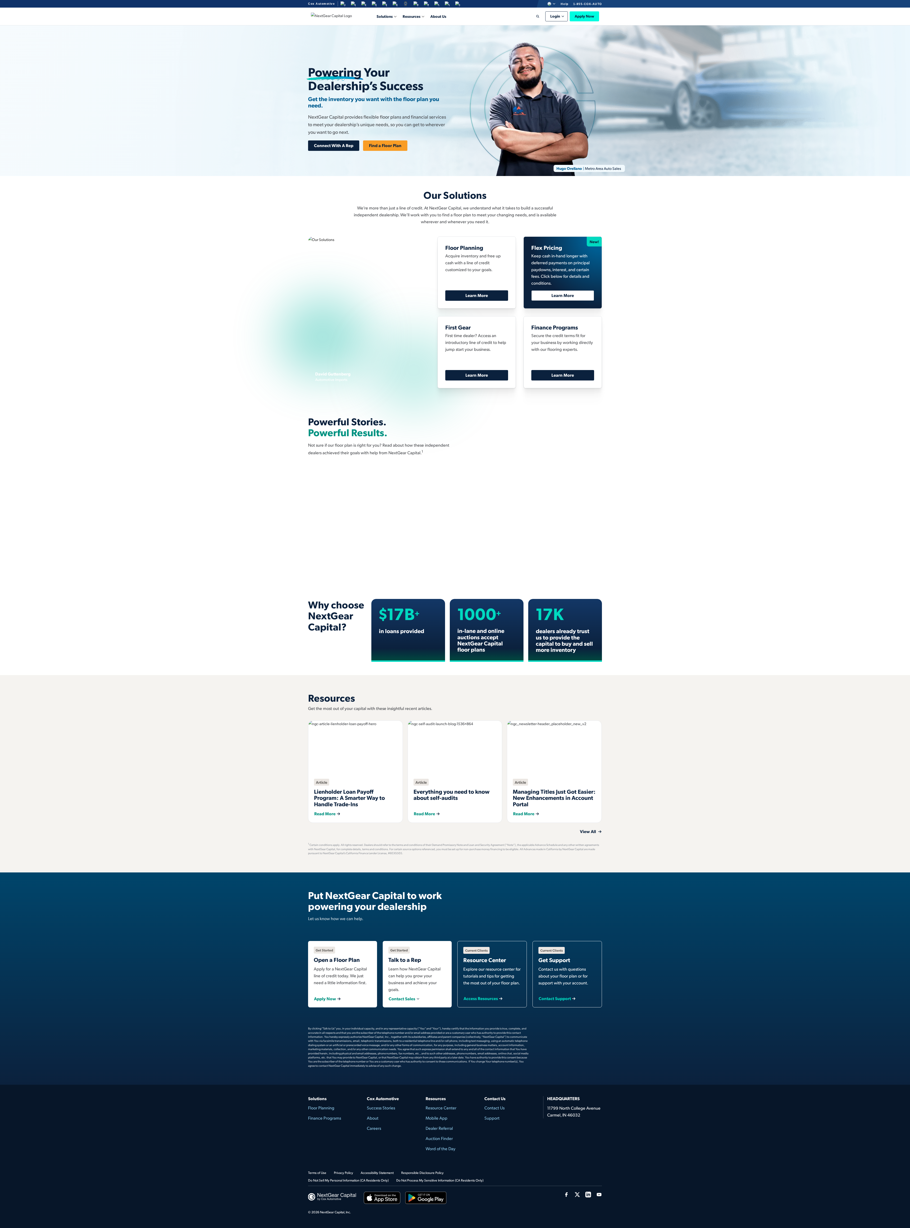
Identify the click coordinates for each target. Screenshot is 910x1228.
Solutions (385, 16)
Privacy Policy (343, 1173)
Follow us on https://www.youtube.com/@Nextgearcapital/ (599, 1194)
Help (564, 4)
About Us (438, 16)
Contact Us (494, 1107)
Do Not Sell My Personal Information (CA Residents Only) (348, 1180)
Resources (411, 16)
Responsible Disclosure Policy (422, 1173)
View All (588, 583)
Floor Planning (321, 1107)
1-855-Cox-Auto (587, 4)
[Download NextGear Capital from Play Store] (425, 1199)
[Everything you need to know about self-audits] (455, 747)
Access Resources (481, 998)
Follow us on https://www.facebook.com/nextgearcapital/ (566, 1194)
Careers (374, 1128)
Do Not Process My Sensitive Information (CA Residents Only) (439, 1180)
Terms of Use (317, 1173)
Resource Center (441, 1107)
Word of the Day (440, 1148)
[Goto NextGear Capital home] (332, 1196)
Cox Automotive (321, 3)
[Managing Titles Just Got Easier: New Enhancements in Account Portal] (554, 747)
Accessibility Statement (377, 1173)
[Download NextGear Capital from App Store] (382, 1199)
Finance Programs (324, 1118)
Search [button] (534, 16)
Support (492, 1118)
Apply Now (325, 998)
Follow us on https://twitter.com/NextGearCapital (577, 1194)
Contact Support (555, 998)
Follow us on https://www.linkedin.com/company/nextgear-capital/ (588, 1194)
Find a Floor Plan (385, 145)
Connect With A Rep (333, 145)
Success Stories (381, 1107)
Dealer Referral (439, 1128)
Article (321, 782)
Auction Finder (439, 1138)
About (372, 1118)
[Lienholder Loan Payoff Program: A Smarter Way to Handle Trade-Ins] (355, 747)
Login (555, 16)
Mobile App (436, 1118)
